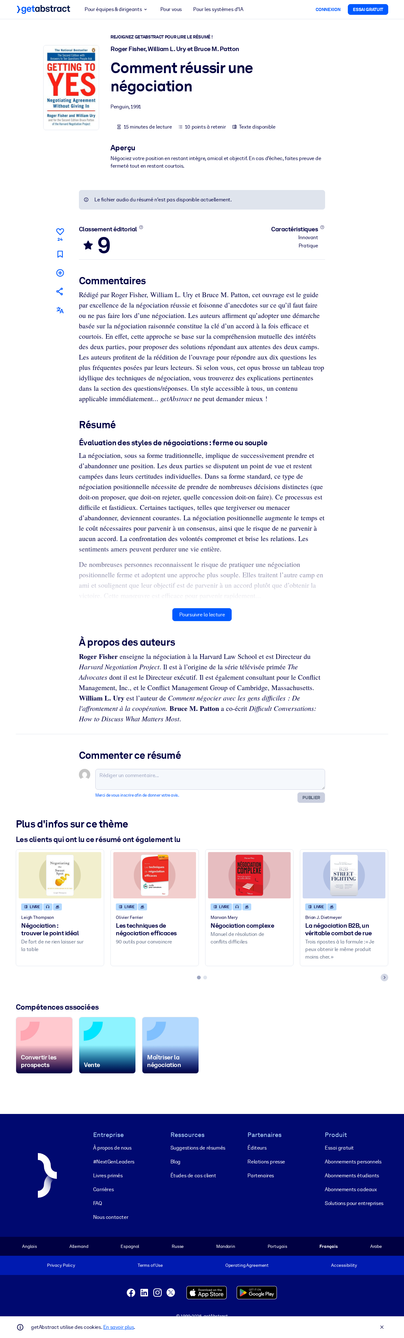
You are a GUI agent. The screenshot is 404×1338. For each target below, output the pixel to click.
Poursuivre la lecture (202, 615)
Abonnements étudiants (352, 1176)
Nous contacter (110, 1217)
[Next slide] (384, 977)
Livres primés (108, 1176)
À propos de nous (112, 1148)
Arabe (376, 1246)
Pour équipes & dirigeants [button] (113, 9)
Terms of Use (150, 1265)
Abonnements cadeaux (351, 1189)
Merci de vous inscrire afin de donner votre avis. (137, 795)
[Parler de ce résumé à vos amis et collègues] (60, 291)
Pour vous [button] (171, 9)
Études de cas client (193, 1176)
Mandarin (225, 1246)
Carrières (103, 1189)
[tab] (199, 977)
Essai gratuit (339, 1148)
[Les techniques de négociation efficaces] (154, 875)
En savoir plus (118, 1327)
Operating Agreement (247, 1265)
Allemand (78, 1246)
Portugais (277, 1246)
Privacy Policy (61, 1265)
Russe (178, 1246)
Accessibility (344, 1265)
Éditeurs (256, 1148)
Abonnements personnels (353, 1162)
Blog (175, 1162)
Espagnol (130, 1246)
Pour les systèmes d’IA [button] (218, 9)
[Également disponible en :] (60, 310)
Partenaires (260, 1176)
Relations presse (266, 1162)
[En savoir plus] (141, 227)
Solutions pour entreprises (354, 1203)
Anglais (29, 1246)
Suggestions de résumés (197, 1148)
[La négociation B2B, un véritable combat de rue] (344, 875)
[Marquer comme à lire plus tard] (60, 254)
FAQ (97, 1203)
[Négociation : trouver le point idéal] (60, 875)
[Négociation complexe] (249, 875)
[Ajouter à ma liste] (60, 273)
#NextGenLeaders (113, 1162)
